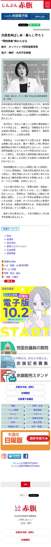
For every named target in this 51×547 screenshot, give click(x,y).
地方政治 (11, 243)
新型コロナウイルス (16, 246)
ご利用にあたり (24, 519)
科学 (13, 422)
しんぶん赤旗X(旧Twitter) (26, 463)
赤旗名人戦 (13, 426)
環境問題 (11, 253)
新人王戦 (37, 422)
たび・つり (13, 418)
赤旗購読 (25, 393)
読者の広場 (37, 418)
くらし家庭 (13, 410)
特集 (13, 406)
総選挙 (10, 239)
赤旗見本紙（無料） (25, 387)
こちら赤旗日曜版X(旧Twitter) (26, 466)
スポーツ (37, 414)
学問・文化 (37, 406)
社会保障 (11, 250)
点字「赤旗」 (37, 426)
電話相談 (37, 410)
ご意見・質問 (25, 523)
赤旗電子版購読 (25, 399)
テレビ (13, 414)
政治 (9, 236)
